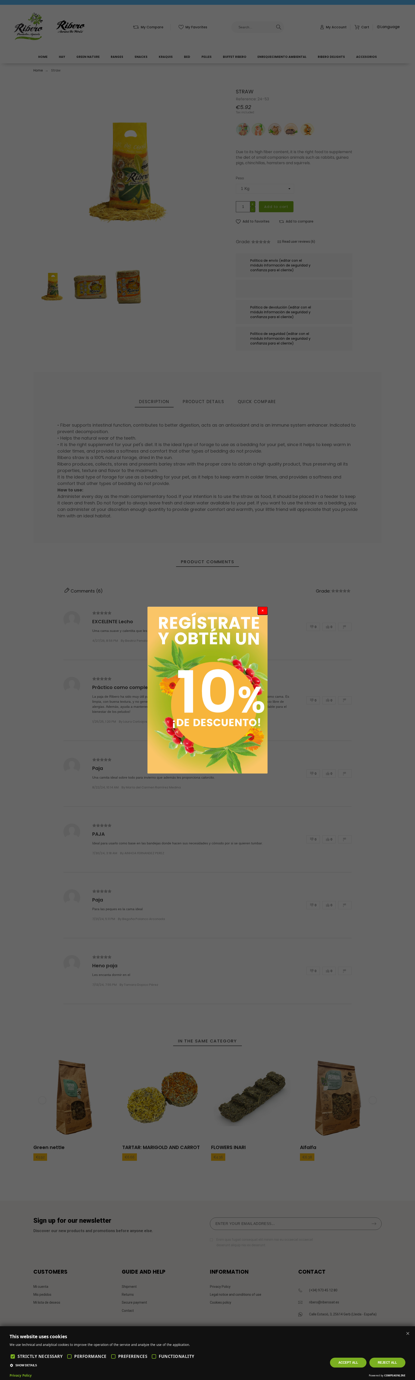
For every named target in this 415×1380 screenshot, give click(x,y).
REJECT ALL (387, 1362)
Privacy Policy (21, 1375)
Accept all (348, 1362)
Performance (90, 1356)
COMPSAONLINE (394, 1375)
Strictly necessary (40, 1356)
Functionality (177, 1356)
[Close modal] (263, 611)
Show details (26, 1365)
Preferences (132, 1356)
